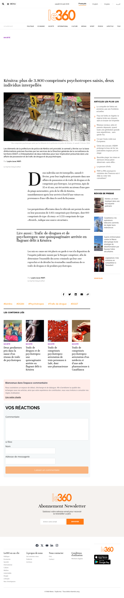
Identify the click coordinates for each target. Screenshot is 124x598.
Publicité (29, 559)
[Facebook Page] (37, 545)
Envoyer (75, 522)
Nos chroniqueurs (10, 581)
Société (51, 26)
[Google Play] (102, 562)
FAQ (50, 556)
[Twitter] (42, 545)
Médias (83, 26)
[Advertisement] (62, 57)
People (100, 26)
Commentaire (12, 417)
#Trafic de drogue (57, 304)
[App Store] (101, 557)
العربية (118, 4)
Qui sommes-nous (32, 556)
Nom (8, 446)
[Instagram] (56, 545)
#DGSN (20, 304)
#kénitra (8, 304)
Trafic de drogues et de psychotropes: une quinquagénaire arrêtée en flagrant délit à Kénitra (52, 237)
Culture (75, 26)
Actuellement (8, 26)
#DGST (74, 304)
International (63, 26)
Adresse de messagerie (17, 456)
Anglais (107, 4)
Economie (41, 26)
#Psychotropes (36, 304)
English (95, 4)
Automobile (7, 573)
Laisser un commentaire (47, 470)
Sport (92, 26)
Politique (30, 26)
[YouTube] (47, 545)
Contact (51, 559)
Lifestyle (110, 26)
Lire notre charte (13, 397)
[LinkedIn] (51, 545)
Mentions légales (77, 559)
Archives (29, 562)
